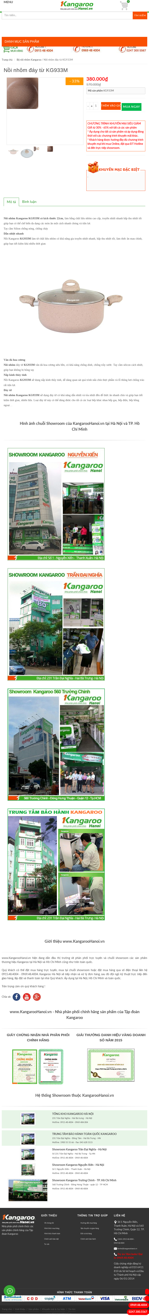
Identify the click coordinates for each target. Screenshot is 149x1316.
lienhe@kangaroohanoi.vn (127, 1249)
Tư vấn (46, 1244)
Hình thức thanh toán (52, 1234)
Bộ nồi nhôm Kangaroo (29, 60)
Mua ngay (131, 106)
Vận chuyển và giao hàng (90, 1228)
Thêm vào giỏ (111, 106)
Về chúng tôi (49, 1223)
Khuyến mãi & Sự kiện (53, 1309)
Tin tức (72, 1309)
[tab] (11, 202)
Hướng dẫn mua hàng (89, 1223)
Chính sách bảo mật (51, 1239)
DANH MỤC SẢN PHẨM (22, 41)
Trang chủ (7, 60)
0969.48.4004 (138, 1305)
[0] (124, 6)
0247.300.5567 (138, 1312)
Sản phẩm (34, 1309)
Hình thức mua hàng (51, 1228)
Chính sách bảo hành (88, 1239)
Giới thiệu (20, 1309)
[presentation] (11, 202)
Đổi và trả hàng (86, 1234)
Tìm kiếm (140, 15)
